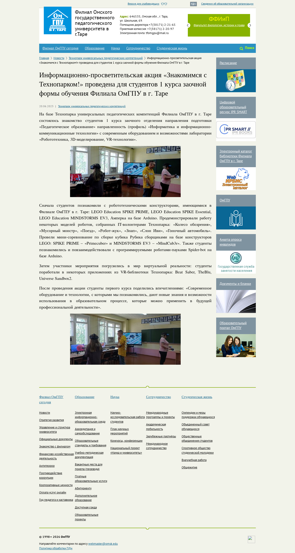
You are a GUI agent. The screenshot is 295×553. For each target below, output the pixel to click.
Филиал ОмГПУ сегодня (60, 48)
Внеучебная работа (194, 460)
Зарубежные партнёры (161, 436)
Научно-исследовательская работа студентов (127, 417)
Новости (58, 58)
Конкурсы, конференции (126, 441)
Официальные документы (56, 439)
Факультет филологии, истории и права (219, 25)
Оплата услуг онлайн (52, 492)
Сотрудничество (138, 48)
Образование (95, 48)
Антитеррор (47, 466)
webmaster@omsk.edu (103, 544)
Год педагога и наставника (56, 500)
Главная (44, 58)
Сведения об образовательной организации (227, 4)
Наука (115, 48)
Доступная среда (86, 507)
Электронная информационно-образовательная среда (90, 417)
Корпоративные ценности (56, 485)
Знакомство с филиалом (54, 446)
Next (250, 25)
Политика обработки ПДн (55, 548)
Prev (187, 25)
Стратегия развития (51, 420)
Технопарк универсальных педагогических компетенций (106, 58)
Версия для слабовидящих (143, 4)
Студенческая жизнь (172, 48)
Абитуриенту (83, 488)
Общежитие (189, 467)
